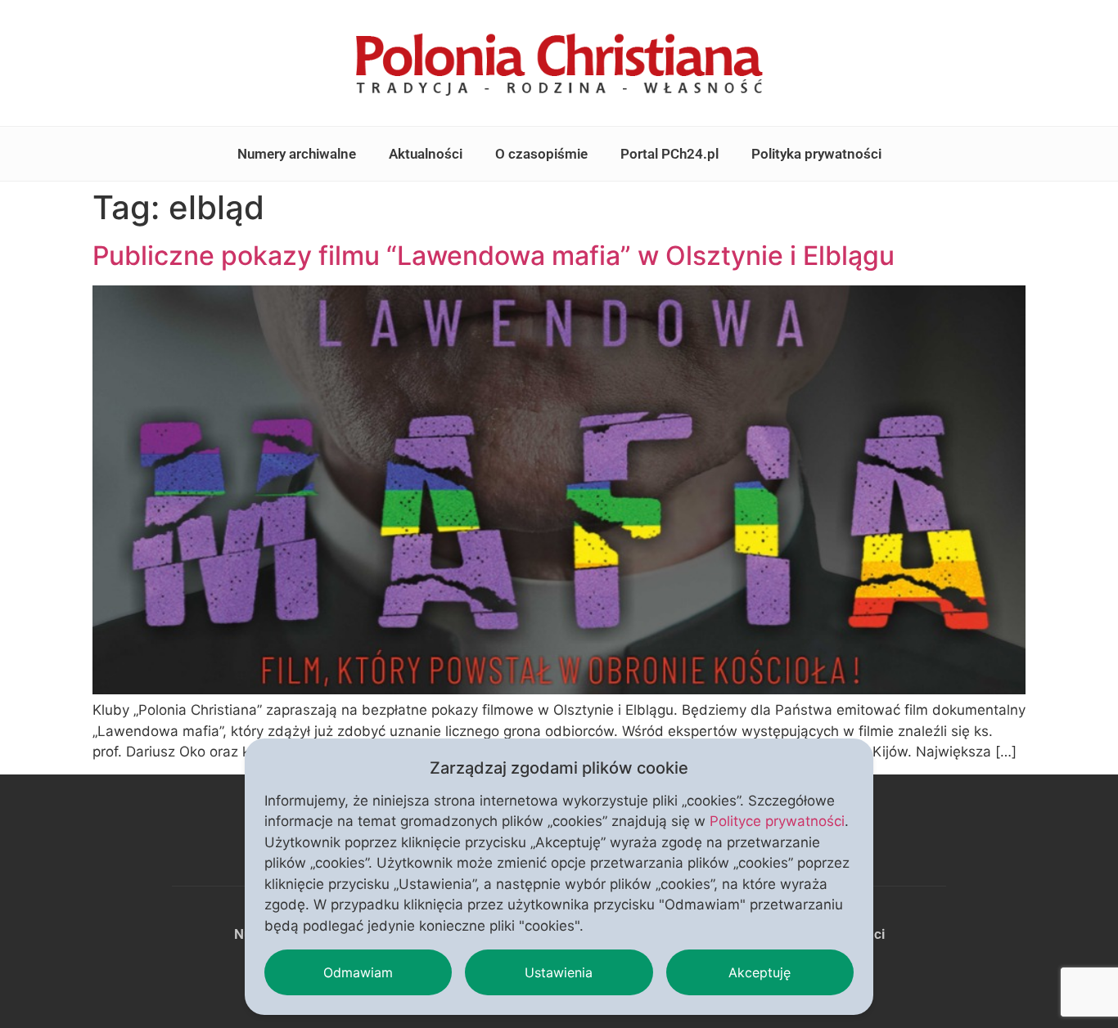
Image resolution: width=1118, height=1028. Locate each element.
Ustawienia (559, 972)
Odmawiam (358, 972)
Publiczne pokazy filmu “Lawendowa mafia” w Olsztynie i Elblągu (493, 256)
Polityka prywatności (816, 154)
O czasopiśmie (541, 154)
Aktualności (425, 154)
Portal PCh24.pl (669, 154)
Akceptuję (759, 972)
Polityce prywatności (777, 821)
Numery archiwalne (296, 154)
